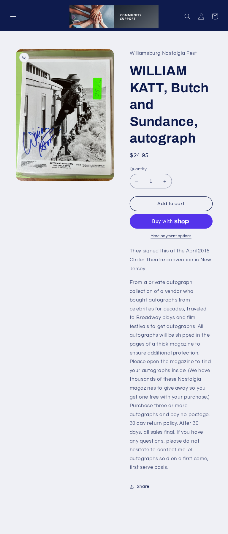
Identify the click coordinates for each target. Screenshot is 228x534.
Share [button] (143, 486)
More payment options (171, 236)
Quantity (138, 169)
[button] (13, 16)
